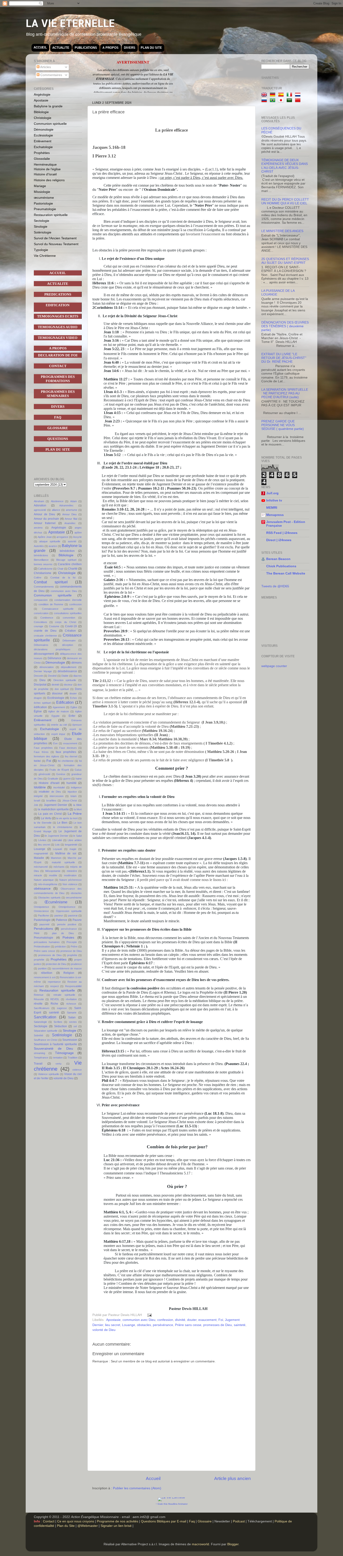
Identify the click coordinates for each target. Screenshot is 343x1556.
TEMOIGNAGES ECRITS (57, 316)
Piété (36, 933)
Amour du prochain (46, 518)
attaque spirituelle (49, 541)
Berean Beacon (278, 559)
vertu (58, 1063)
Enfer (72, 715)
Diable (64, 675)
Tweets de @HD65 (275, 586)
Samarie (71, 1012)
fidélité (37, 760)
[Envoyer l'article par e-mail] (149, 1315)
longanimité (71, 844)
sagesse (62, 1008)
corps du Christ (65, 622)
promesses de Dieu (217, 1325)
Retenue (38, 994)
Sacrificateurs (41, 1008)
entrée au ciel (59, 724)
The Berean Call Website (285, 573)
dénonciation (46, 667)
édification (40, 707)
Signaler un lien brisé (116, 1526)
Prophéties (42, 153)
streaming (39, 1053)
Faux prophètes (43, 747)
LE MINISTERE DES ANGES (282, 231)
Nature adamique (44, 879)
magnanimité (41, 853)
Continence (46, 617)
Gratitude (53, 778)
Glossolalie (42, 158)
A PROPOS (110, 47)
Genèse (60, 774)
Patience (61, 920)
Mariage (40, 186)
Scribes (58, 1021)
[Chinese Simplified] (298, 100)
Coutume (54, 626)
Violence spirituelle (48, 1074)
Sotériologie (42, 232)
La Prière (75, 813)
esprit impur (58, 734)
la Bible (77, 805)
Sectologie (41, 221)
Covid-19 (71, 626)
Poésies (68, 937)
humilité (71, 783)
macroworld (200, 1544)
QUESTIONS (57, 439)
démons (76, 662)
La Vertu (46, 818)
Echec (73, 697)
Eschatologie (43, 147)
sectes (73, 1021)
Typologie (41, 250)
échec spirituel (42, 702)
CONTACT (57, 366)
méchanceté (41, 866)
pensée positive (66, 924)
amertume (71, 509)
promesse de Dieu (71, 951)
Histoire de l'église (47, 169)
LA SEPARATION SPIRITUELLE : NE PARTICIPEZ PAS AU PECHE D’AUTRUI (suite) (284, 393)
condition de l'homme (50, 604)
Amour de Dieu (44, 514)
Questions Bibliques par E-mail (163, 1521)
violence (77, 1069)
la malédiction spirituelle (53, 809)
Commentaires (50, 75)
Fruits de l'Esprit (59, 769)
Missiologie (42, 192)
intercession (56, 796)
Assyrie (77, 537)
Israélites (51, 800)
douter (191, 1320)
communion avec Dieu (138, 1320)
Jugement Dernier (55, 805)
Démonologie (43, 129)
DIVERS (129, 47)
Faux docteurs (68, 747)
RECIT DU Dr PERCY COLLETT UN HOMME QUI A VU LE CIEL (285, 201)
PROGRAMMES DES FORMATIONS (58, 379)
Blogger (232, 1544)
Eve (55, 743)
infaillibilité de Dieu (50, 791)
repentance (54, 981)
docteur (68, 684)
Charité (72, 568)
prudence (76, 964)
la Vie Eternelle (43, 822)
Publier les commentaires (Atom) (137, 1488)
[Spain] (282, 95)
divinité (180, 1320)
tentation (58, 1057)
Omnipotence (41, 906)
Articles (45, 67)
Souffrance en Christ (45, 1039)
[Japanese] (282, 100)
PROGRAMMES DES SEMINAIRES (58, 394)
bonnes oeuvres (43, 564)
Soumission (69, 1039)
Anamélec (70, 523)
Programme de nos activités (117, 1521)
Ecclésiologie (43, 135)
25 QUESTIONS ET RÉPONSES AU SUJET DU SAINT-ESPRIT (285, 261)
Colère (37, 577)
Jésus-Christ (69, 800)
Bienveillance (41, 559)
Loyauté (57, 849)
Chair (60, 568)
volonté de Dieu (104, 1330)
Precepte (71, 942)
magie (73, 849)
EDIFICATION (58, 305)
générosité (44, 774)
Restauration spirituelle (51, 215)
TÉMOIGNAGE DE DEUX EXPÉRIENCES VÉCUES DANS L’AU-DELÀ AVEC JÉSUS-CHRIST (284, 165)
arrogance (62, 537)
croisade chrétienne (45, 635)
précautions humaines (47, 942)
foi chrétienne (66, 760)
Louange (128, 1325)
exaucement (207, 1320)
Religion (68, 973)
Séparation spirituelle (45, 1030)
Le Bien (62, 822)
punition (42, 968)
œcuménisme (44, 197)
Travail (38, 1063)
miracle (38, 875)
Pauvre (77, 920)
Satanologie (40, 1021)
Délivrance (54, 658)
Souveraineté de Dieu (53, 1048)
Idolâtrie (40, 787)
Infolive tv (274, 500)
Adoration (40, 505)
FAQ (57, 417)
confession (165, 1320)
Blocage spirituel (66, 559)
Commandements (44, 586)
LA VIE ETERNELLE (70, 23)
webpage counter (274, 666)
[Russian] (265, 100)
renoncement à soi (44, 977)
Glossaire (205, 1521)
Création (70, 630)
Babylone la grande (48, 106)
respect (54, 986)
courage (38, 626)
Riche (54, 1003)
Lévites (42, 840)
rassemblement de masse (67, 968)
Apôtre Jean (45, 537)
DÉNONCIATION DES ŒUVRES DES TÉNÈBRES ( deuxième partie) (285, 326)
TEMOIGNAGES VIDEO (57, 338)
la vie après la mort (67, 818)
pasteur (58, 915)
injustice (72, 791)
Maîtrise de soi (65, 853)
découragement (44, 653)
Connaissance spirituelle (58, 608)
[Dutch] (298, 95)
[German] (273, 95)
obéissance (42, 888)
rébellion (46, 973)
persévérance (163, 1325)
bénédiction (67, 551)
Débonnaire (69, 640)
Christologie (42, 118)
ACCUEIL (40, 47)
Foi (220, 1320)
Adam (73, 501)
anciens (38, 527)
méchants (59, 866)
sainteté (239, 1325)
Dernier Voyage (43, 671)
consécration (41, 613)
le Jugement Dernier (56, 835)
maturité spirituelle (63, 862)
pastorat (72, 915)
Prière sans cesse (188, 1325)
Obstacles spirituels (49, 897)
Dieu (42, 680)
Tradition (72, 1057)
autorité (72, 541)
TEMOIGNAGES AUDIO (57, 327)
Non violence (70, 884)
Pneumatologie (45, 209)
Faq (192, 1521)
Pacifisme (43, 915)
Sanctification (45, 1017)
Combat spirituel (51, 582)
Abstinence (57, 501)
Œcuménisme (56, 902)
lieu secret (112, 1325)
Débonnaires (41, 645)
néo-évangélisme (47, 884)
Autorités (39, 546)
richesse (71, 1003)
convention (69, 617)
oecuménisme (74, 897)
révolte (38, 1003)
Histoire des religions (49, 180)
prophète (72, 955)
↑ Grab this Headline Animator (172, 1504)
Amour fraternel (45, 523)
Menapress (275, 515)
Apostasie (113, 1320)
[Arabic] (290, 100)
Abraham (39, 501)
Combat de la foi (62, 577)
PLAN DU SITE (151, 47)
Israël (37, 800)
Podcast (238, 1521)
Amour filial (71, 518)
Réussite (39, 999)
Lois (57, 844)
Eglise (73, 707)
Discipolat (40, 684)
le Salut (77, 835)
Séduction (60, 1026)
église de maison (58, 711)
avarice (53, 546)
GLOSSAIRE (57, 428)
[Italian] (290, 95)
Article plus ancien (232, 1478)
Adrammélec (66, 505)
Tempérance (41, 1057)
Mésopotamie (52, 871)
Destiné (52, 675)
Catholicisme (45, 568)
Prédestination (42, 946)
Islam (73, 796)
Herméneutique (45, 164)
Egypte (56, 715)
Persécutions (43, 928)
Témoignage (64, 1053)
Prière (74, 946)
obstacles (144, 1325)
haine (79, 778)
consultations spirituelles (68, 613)
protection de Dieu (56, 964)
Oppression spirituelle (69, 911)
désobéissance (67, 671)
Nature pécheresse (70, 879)
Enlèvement (42, 141)
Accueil (153, 1478)
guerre (67, 778)
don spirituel (62, 689)
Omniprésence (67, 906)
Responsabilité (73, 986)
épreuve (77, 724)
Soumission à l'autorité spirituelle (55, 1044)
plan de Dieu (63, 933)
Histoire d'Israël (45, 174)
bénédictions (41, 555)
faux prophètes (66, 752)
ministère (72, 871)
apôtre (78, 532)
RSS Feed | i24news (282, 533)
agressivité (40, 509)
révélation (71, 999)
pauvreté (44, 924)
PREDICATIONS (57, 294)
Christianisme (42, 573)
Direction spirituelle (64, 680)
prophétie (39, 959)
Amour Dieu (69, 514)
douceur (57, 693)
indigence (76, 787)
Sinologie (40, 226)
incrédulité (59, 787)
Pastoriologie (43, 203)
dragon (38, 697)
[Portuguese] (273, 100)
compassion (41, 600)
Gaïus (78, 769)
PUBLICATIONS (86, 47)
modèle (53, 875)
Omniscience (41, 911)
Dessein (38, 675)
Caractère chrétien (70, 564)
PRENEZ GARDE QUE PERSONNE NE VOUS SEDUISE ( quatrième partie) (282, 425)
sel (75, 1026)
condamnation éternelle (68, 600)
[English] (265, 95)
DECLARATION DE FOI (57, 355)
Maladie (39, 858)
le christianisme (62, 827)
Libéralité (57, 840)
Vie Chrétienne (45, 256)
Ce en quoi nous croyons (75, 1521)
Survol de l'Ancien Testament (55, 238)
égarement (59, 707)
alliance (56, 509)
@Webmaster (87, 1526)
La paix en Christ (49, 813)
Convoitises (40, 622)
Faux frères (41, 752)
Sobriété (38, 1035)
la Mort (78, 809)
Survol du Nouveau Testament (56, 244)
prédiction (60, 946)
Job (36, 805)
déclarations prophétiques (52, 649)
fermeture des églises (46, 756)
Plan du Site (66, 1526)
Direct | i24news (278, 540)
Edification (65, 702)
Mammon (56, 857)
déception (67, 645)
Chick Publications (281, 566)
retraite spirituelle (64, 994)
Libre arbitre (75, 840)
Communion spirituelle (50, 123)
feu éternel (71, 756)
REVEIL (54, 999)
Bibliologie (41, 112)
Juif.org (272, 493)
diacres (77, 675)
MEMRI (271, 507)
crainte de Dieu (45, 630)
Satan (72, 1017)
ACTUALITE (60, 47)
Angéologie (42, 94)
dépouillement (68, 667)
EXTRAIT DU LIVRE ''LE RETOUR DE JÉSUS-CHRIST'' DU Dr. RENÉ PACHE (283, 357)
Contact (48, 1521)
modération (70, 875)
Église (38, 711)
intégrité (38, 796)
